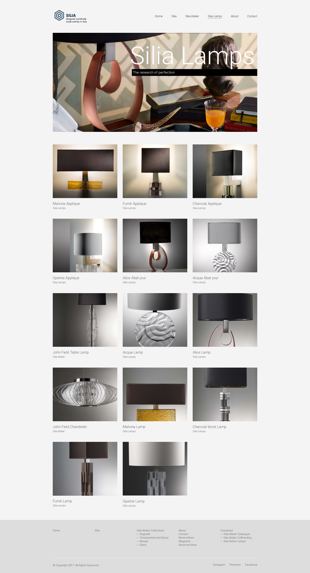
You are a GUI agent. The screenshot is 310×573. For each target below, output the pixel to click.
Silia (97, 530)
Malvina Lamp (134, 427)
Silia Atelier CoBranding (238, 537)
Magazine (184, 541)
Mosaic (144, 541)
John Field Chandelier (70, 427)
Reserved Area (188, 544)
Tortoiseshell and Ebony (154, 537)
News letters (186, 537)
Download (227, 530)
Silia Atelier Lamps (235, 541)
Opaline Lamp (134, 501)
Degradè (145, 534)
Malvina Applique (66, 204)
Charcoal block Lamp (209, 427)
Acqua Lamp (133, 352)
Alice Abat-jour (134, 278)
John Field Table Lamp (71, 352)
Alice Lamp (201, 352)
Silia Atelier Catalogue (237, 534)
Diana (143, 544)
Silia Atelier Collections (150, 530)
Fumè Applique (135, 204)
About (182, 530)
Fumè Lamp (62, 501)
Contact (183, 534)
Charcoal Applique (207, 204)
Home (56, 530)
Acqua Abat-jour (205, 278)
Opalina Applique (66, 278)
